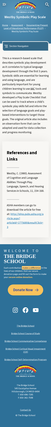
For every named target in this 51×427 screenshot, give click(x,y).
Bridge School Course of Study (25, 333)
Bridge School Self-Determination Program (25, 359)
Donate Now (23, 290)
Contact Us (25, 410)
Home (5, 25)
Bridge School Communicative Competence (26, 341)
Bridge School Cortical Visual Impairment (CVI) (26, 350)
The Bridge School (25, 325)
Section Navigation (18, 46)
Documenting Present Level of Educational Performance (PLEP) (26, 27)
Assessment (17, 25)
